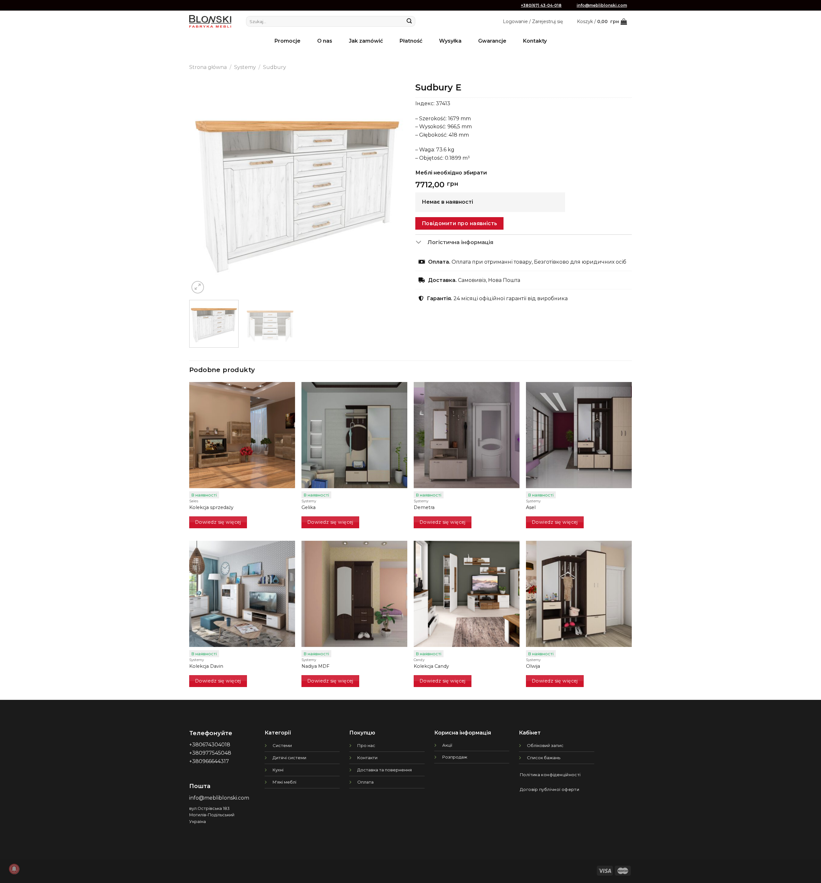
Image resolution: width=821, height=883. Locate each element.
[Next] (393, 186)
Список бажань (543, 757)
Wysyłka (450, 41)
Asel (531, 507)
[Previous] (201, 186)
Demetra (424, 507)
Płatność (411, 41)
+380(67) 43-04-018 (541, 5)
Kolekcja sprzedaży (211, 507)
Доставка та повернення (384, 769)
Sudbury (274, 67)
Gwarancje (492, 41)
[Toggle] (421, 242)
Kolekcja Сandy (431, 666)
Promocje (287, 41)
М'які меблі (284, 782)
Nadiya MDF (315, 666)
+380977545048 (210, 753)
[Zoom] (197, 287)
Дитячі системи (289, 757)
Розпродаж (454, 757)
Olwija (533, 666)
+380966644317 (209, 761)
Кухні (278, 769)
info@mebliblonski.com (602, 5)
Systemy (245, 67)
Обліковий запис (545, 745)
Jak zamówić (366, 41)
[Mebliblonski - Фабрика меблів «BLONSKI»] (210, 21)
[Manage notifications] (14, 869)
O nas (324, 41)
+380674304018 (209, 745)
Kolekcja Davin (206, 666)
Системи (282, 745)
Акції (447, 745)
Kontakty (535, 41)
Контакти (367, 757)
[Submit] (409, 21)
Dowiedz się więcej (218, 522)
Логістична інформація (460, 242)
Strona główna (208, 67)
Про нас (366, 745)
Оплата (365, 782)
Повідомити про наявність (459, 223)
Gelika (308, 507)
